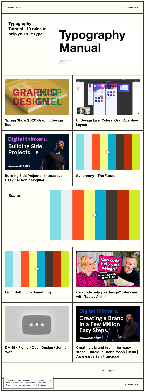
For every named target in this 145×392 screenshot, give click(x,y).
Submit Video (132, 7)
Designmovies (13, 7)
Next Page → (108, 370)
